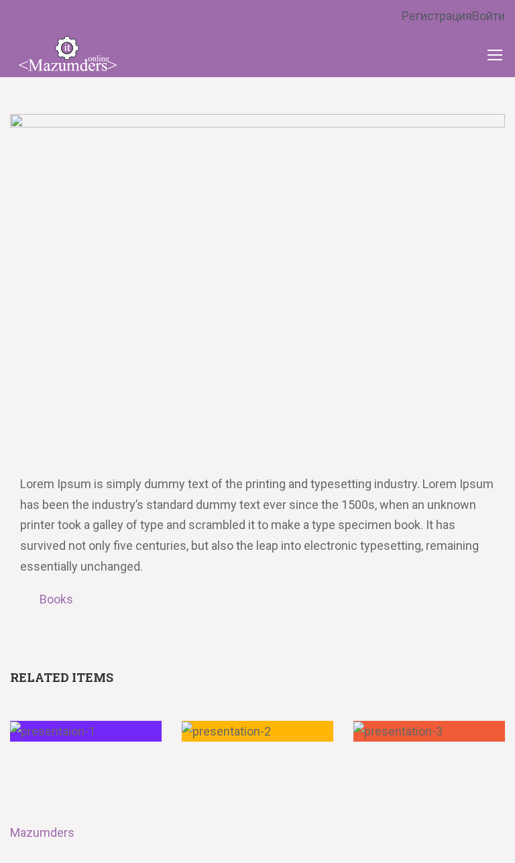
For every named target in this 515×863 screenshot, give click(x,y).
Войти (488, 16)
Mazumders (42, 832)
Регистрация (437, 16)
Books (56, 599)
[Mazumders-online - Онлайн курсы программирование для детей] (67, 54)
